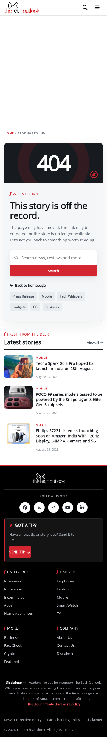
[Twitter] (39, 507)
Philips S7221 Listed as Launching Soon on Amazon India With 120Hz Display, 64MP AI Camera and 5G (67, 436)
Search (53, 270)
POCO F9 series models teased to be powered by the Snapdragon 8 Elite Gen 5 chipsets (69, 399)
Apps (8, 605)
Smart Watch (67, 605)
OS (35, 307)
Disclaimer (65, 653)
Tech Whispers (71, 296)
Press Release (23, 296)
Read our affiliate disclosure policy (54, 704)
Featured (11, 661)
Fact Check (13, 645)
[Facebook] (24, 507)
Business (52, 307)
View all (93, 342)
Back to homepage (30, 285)
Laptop (63, 589)
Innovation (13, 589)
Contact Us (66, 645)
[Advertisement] (53, 71)
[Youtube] (67, 507)
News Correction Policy (23, 719)
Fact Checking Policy (63, 719)
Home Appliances (18, 613)
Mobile (47, 296)
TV (59, 613)
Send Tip (17, 552)
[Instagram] (53, 507)
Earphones (65, 581)
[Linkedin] (82, 507)
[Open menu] (97, 7)
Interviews (12, 581)
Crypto (9, 653)
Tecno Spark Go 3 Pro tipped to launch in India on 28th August (64, 366)
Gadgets (19, 307)
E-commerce (14, 597)
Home (9, 133)
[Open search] (85, 7)
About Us (64, 637)
